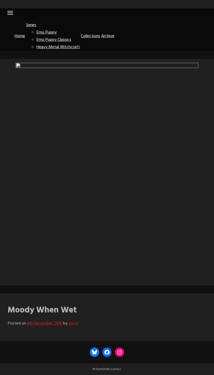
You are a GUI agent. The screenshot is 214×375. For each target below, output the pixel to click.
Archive (107, 36)
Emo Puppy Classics (54, 39)
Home (20, 36)
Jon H (73, 323)
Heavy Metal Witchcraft (58, 47)
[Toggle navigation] (10, 12)
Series (31, 25)
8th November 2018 (44, 323)
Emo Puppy (47, 32)
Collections (90, 36)
